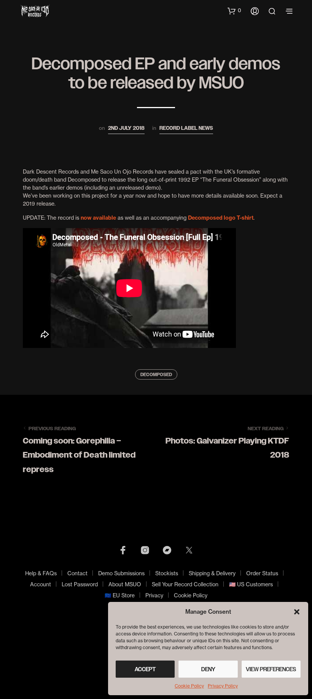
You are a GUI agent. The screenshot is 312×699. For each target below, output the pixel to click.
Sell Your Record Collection (185, 584)
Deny (208, 669)
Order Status (262, 573)
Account (40, 584)
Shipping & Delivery (212, 573)
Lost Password (80, 584)
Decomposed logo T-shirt (220, 217)
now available (98, 217)
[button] (297, 612)
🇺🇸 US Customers (251, 584)
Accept (145, 669)
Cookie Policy (189, 686)
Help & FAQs (41, 573)
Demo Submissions (121, 573)
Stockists (166, 573)
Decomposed (156, 374)
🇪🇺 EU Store (120, 595)
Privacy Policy (223, 686)
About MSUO (124, 584)
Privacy (154, 595)
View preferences (271, 669)
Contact (77, 573)
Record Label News (186, 128)
